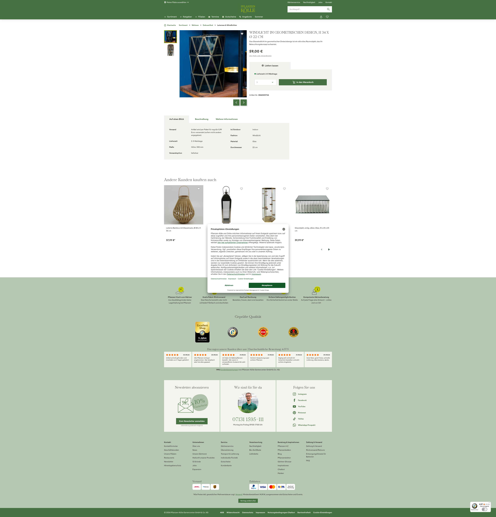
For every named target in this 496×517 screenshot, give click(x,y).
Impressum (260, 512)
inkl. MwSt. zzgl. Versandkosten (260, 56)
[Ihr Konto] (321, 16)
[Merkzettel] (327, 16)
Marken (281, 473)
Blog (280, 454)
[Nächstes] (244, 102)
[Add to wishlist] (199, 189)
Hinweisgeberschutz (172, 465)
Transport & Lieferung (230, 454)
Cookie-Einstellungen (322, 512)
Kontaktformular (171, 446)
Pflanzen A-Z (283, 446)
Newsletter (168, 461)
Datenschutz (247, 512)
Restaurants (169, 458)
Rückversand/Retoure (315, 450)
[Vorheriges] (236, 102)
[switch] (484, 509)
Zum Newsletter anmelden (192, 421)
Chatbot (281, 469)
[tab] (201, 119)
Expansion (196, 469)
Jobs (320, 2)
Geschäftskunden (171, 450)
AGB (222, 512)
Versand (238, 494)
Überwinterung (227, 450)
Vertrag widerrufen (248, 501)
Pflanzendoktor (284, 458)
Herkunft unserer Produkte (203, 458)
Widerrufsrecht (233, 512)
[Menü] (489, 503)
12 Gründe (196, 461)
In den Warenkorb (304, 82)
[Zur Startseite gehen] (248, 8)
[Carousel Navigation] (240, 102)
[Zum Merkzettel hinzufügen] (242, 34)
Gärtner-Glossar (284, 461)
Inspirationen (283, 465)
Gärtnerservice (294, 2)
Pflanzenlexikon (284, 450)
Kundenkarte (226, 465)
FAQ (308, 460)
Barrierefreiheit (304, 512)
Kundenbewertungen (229, 370)
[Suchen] (328, 9)
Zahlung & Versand (314, 446)
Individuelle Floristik (229, 458)
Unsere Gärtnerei (199, 454)
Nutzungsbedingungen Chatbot (281, 512)
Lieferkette (253, 454)
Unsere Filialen (170, 454)
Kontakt (329, 2)
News (194, 450)
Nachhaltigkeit (309, 2)
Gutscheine (225, 461)
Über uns (196, 446)
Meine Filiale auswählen (176, 2)
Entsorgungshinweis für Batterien (316, 455)
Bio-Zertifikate (255, 450)
